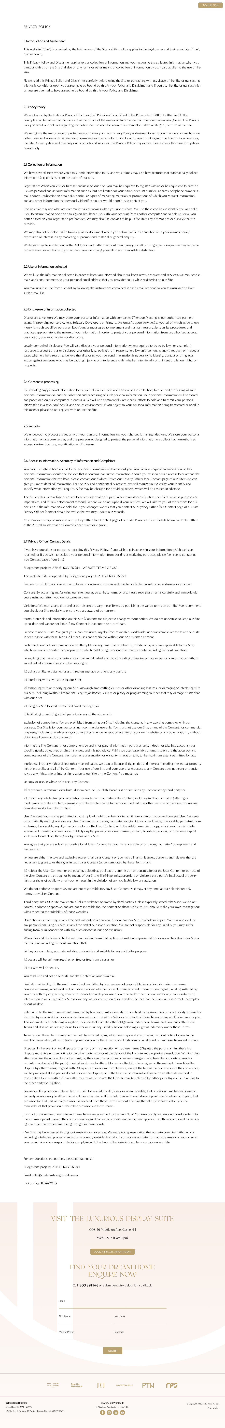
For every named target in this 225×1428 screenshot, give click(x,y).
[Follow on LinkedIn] (115, 1412)
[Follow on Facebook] (102, 1412)
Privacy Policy (213, 1408)
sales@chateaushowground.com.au (56, 1175)
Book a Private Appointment (112, 1251)
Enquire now (210, 5)
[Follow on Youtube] (122, 1412)
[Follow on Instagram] (109, 1412)
